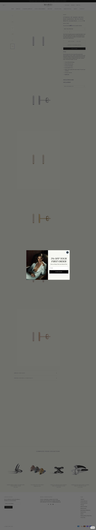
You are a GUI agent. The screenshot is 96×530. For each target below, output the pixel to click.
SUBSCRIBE (58, 271)
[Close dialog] (67, 252)
